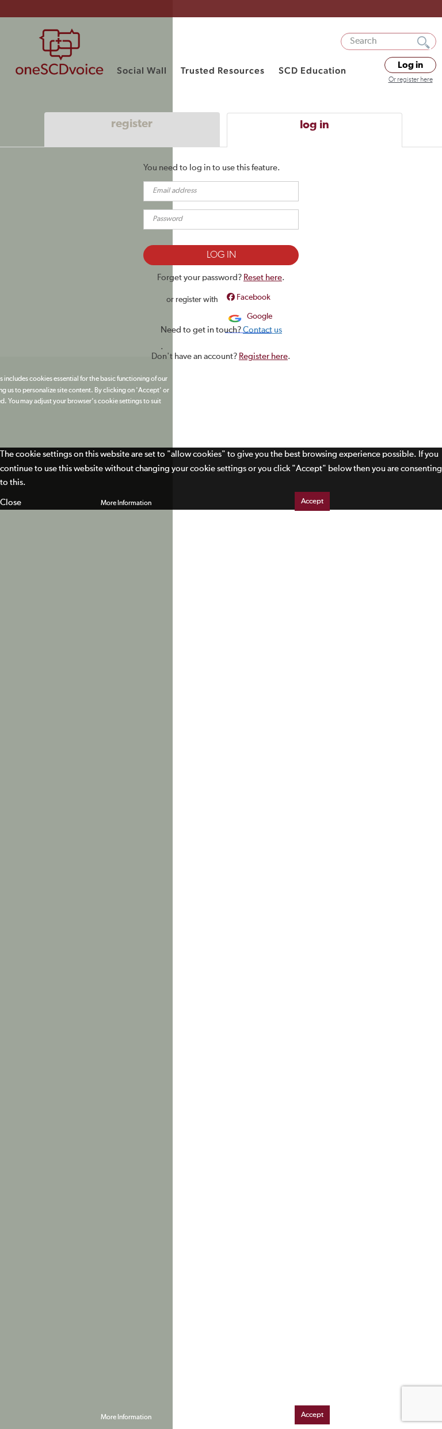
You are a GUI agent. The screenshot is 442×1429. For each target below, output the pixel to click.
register (132, 123)
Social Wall (142, 70)
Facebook (252, 297)
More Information (126, 503)
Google (258, 316)
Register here (263, 356)
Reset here (262, 277)
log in (314, 125)
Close (10, 502)
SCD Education (312, 70)
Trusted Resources (223, 70)
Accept (312, 501)
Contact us (262, 330)
